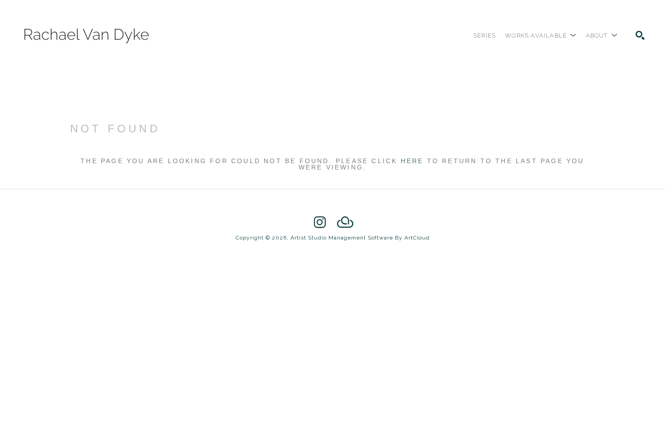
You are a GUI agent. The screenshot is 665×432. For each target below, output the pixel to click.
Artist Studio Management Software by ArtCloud (360, 238)
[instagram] (320, 222)
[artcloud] (345, 222)
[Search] (640, 35)
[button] (540, 35)
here (412, 160)
